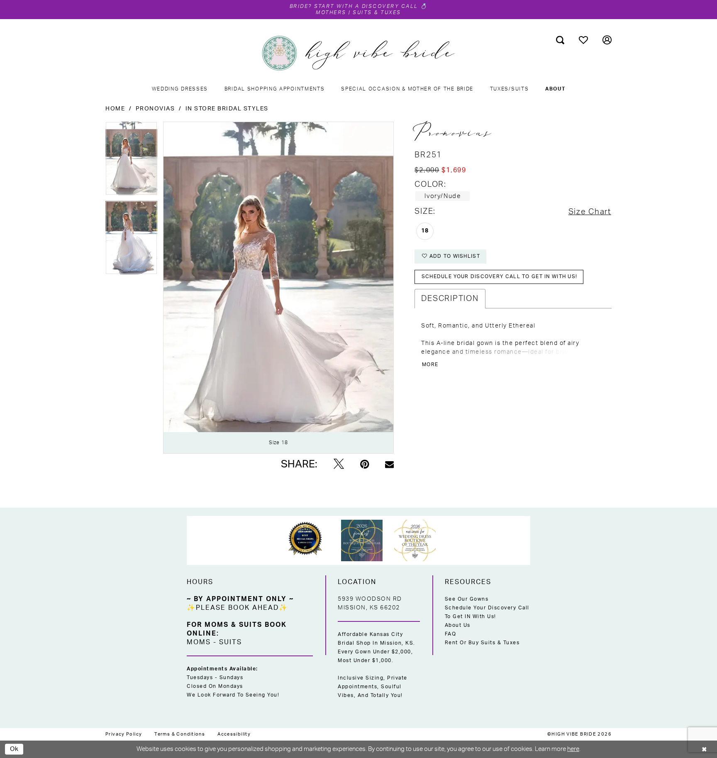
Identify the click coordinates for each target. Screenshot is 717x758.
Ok (14, 749)
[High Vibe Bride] (358, 53)
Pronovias (155, 109)
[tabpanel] (131, 161)
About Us (458, 625)
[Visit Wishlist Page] (583, 39)
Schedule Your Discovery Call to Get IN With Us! (487, 612)
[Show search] (560, 40)
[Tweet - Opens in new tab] (339, 464)
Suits (230, 642)
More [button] (430, 364)
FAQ (450, 633)
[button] (607, 39)
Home (115, 109)
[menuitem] (560, 40)
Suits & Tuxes (377, 12)
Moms (199, 642)
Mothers (331, 12)
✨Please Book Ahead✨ (237, 607)
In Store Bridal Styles (226, 109)
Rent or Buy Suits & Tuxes (482, 642)
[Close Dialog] (704, 749)
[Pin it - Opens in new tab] (364, 464)
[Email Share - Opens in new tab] (389, 464)
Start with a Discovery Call (366, 6)
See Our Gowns (467, 599)
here (573, 749)
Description (449, 299)
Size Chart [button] (589, 212)
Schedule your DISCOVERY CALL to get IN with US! (500, 276)
